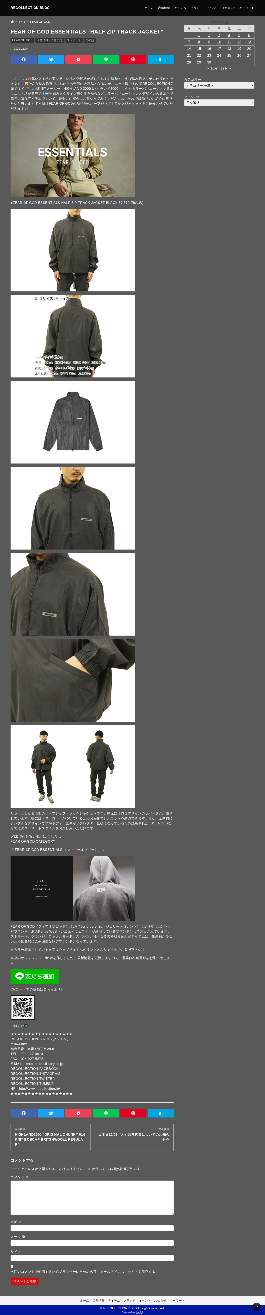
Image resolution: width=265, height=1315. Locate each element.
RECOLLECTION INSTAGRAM (35, 1073)
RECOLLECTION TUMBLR (32, 1083)
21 (189, 55)
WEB (15, 836)
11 (229, 42)
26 (239, 55)
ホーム (149, 8)
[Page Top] (257, 1307)
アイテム (180, 8)
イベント (213, 8)
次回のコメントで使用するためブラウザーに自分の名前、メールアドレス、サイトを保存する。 (85, 1271)
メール (18, 1236)
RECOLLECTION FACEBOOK (35, 1069)
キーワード (246, 8)
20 (249, 48)
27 (249, 55)
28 (189, 62)
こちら (52, 836)
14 (189, 48)
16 (209, 48)
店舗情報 (164, 8)
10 (219, 42)
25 (229, 55)
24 (219, 55)
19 (239, 48)
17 (219, 48)
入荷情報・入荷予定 (49, 40)
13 (249, 42)
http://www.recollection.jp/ (39, 1088)
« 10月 (212, 68)
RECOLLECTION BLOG (30, 8)
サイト (16, 1251)
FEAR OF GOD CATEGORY (33, 841)
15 (199, 48)
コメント (20, 1177)
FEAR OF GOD (22, 40)
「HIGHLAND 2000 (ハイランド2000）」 (92, 88)
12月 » (226, 68)
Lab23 (139, 1312)
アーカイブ (191, 97)
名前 (16, 1222)
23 (209, 55)
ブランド (196, 8)
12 (239, 42)
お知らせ (229, 8)
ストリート (74, 40)
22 (199, 55)
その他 (90, 40)
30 (209, 62)
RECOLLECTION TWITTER (33, 1078)
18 (229, 48)
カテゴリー (192, 79)
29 (199, 62)
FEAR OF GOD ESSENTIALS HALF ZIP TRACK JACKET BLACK (65, 203)
